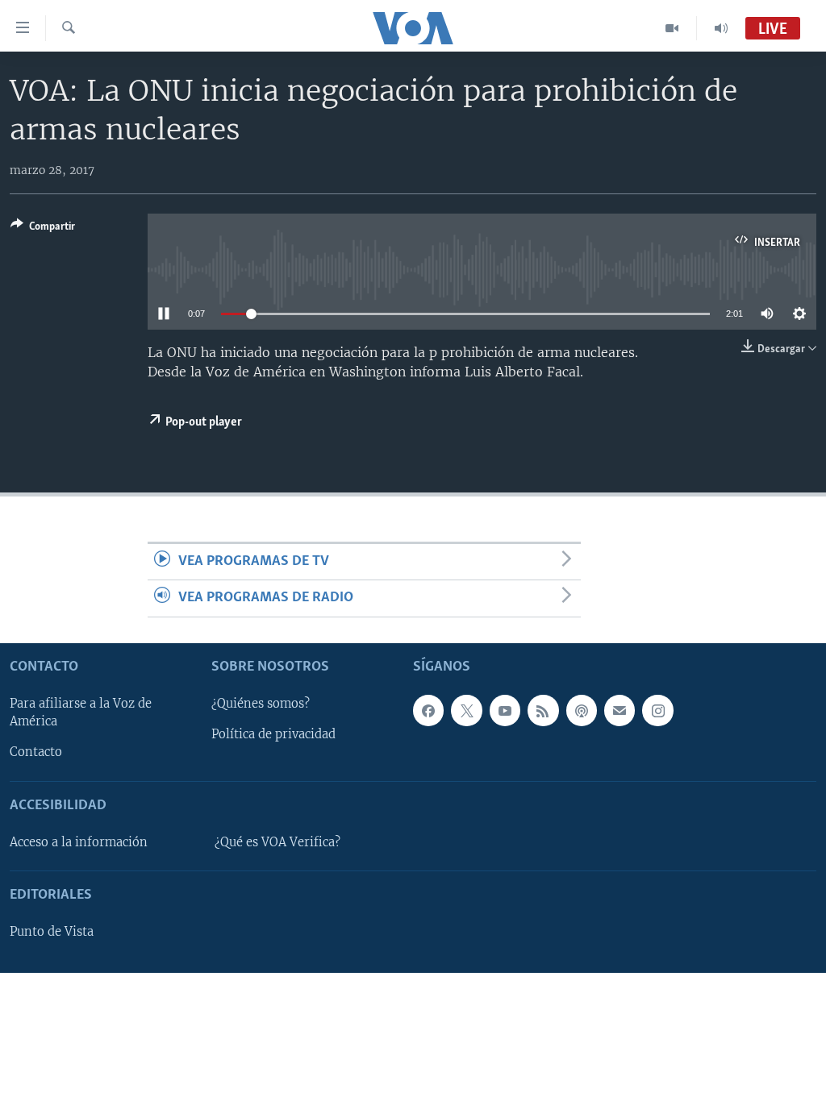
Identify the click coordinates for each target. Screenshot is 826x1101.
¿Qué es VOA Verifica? (277, 842)
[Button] (42, 229)
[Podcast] (581, 710)
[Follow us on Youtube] (505, 710)
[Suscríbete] (619, 710)
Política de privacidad (273, 734)
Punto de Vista (52, 931)
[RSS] (543, 710)
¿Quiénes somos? (260, 703)
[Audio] (721, 28)
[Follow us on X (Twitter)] (466, 710)
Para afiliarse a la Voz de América (81, 712)
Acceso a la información (79, 842)
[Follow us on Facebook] (428, 710)
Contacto (36, 752)
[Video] (672, 28)
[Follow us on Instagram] (657, 710)
